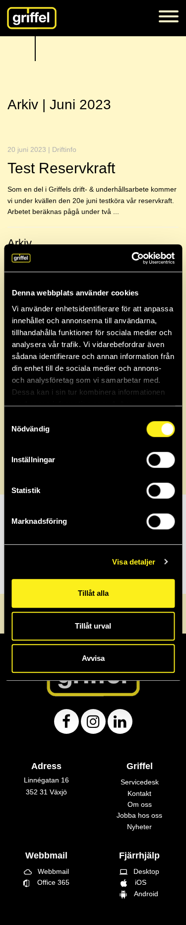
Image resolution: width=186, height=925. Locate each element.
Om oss (139, 804)
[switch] (160, 460)
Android (144, 894)
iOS (139, 882)
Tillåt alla (93, 593)
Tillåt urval (93, 626)
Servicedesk (140, 782)
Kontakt (139, 793)
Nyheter (139, 827)
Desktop (139, 871)
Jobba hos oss (139, 815)
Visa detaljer (133, 562)
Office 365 (49, 882)
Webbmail (46, 871)
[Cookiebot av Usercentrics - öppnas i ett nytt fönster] (132, 258)
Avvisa (93, 658)
